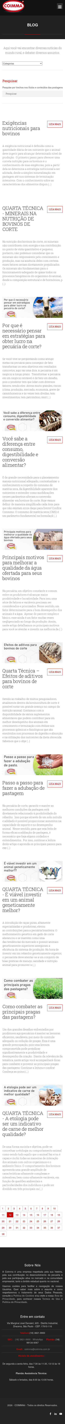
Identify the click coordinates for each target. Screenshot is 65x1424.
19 (58, 1214)
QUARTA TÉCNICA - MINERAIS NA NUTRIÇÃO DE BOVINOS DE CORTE (22, 218)
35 (45, 1227)
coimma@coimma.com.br (37, 1349)
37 (58, 1227)
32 (24, 1227)
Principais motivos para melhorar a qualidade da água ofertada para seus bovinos (23, 568)
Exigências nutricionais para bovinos (21, 128)
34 (38, 1227)
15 (31, 1214)
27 (51, 1221)
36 (51, 1227)
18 (51, 1214)
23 (24, 1221)
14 (24, 1214)
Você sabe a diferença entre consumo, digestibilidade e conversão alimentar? (20, 452)
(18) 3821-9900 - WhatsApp (29, 1339)
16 (38, 1214)
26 (45, 1221)
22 (17, 1221)
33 (31, 1227)
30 (10, 1227)
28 (58, 1221)
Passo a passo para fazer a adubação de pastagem (23, 788)
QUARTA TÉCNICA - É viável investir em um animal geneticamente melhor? (22, 900)
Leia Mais (55, 124)
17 (45, 1214)
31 (17, 1227)
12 (10, 1214)
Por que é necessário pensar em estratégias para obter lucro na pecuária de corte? (23, 336)
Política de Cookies (23, 1295)
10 (54, 1208)
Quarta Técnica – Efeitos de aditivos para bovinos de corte (22, 678)
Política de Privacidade (14, 1302)
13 (17, 1214)
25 (38, 1221)
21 (10, 1221)
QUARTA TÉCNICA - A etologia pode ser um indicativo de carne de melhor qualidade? (23, 1123)
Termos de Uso (51, 1298)
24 (31, 1221)
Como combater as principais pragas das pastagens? (22, 1012)
